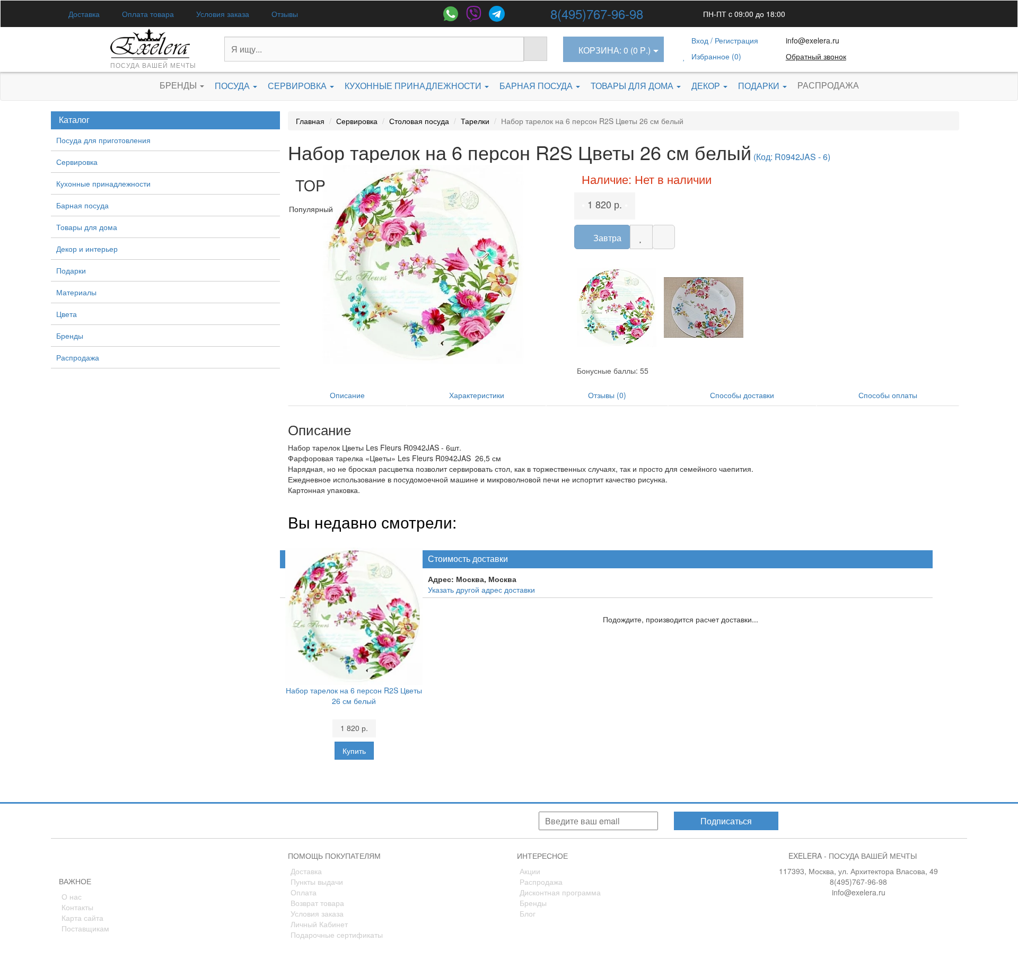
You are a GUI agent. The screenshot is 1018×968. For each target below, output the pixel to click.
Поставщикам (85, 928)
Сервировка (298, 86)
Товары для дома (633, 86)
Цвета (66, 314)
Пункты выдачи (317, 881)
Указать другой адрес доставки (481, 589)
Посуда (233, 86)
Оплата (304, 892)
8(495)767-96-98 (596, 13)
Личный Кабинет (319, 924)
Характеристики (476, 395)
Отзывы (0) (607, 395)
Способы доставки (742, 395)
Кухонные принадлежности (414, 86)
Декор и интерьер (87, 248)
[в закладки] (641, 237)
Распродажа (828, 85)
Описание (347, 395)
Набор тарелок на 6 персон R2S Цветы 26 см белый (354, 695)
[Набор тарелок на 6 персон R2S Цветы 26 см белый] (423, 265)
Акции (530, 871)
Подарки (760, 86)
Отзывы (283, 13)
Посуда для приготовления (103, 140)
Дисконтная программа (560, 892)
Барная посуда (537, 86)
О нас (72, 896)
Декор (706, 86)
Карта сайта (82, 917)
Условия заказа (221, 13)
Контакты (77, 907)
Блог (528, 913)
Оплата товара (147, 13)
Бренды (179, 85)
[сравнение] (663, 237)
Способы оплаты (887, 395)
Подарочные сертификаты (337, 934)
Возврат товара (317, 902)
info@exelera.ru (812, 40)
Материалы (76, 292)
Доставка (83, 13)
